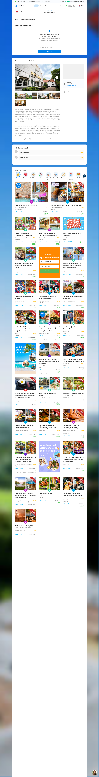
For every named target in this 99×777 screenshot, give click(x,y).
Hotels (54, 5)
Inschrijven (49, 51)
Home (36, 5)
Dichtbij (41, 5)
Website (73, 92)
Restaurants (48, 5)
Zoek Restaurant (49, 271)
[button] (18, 77)
